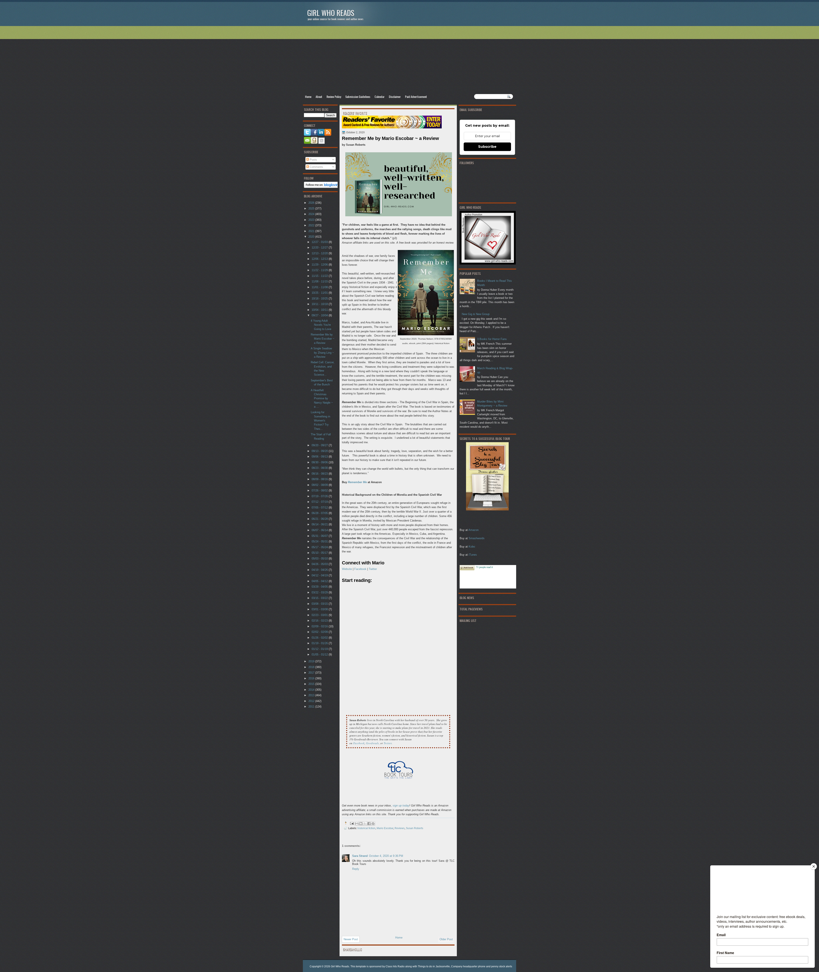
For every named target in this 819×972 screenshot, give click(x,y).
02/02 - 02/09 (320, 631)
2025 (311, 208)
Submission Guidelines (357, 96)
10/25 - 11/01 (320, 292)
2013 (311, 695)
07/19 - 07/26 (320, 496)
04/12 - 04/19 (320, 575)
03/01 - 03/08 (320, 609)
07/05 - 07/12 (320, 507)
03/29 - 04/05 (320, 586)
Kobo (472, 546)
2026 (311, 202)
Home (308, 96)
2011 (311, 706)
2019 (311, 661)
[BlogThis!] (361, 823)
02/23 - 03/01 (320, 615)
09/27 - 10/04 (320, 315)
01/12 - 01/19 (320, 649)
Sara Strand (360, 855)
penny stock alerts (501, 966)
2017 (311, 672)
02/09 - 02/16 (320, 626)
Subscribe (487, 147)
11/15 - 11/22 (320, 276)
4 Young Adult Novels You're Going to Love (321, 325)
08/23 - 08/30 (320, 467)
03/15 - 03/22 (320, 598)
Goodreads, (372, 743)
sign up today (401, 805)
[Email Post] (351, 823)
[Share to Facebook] (369, 823)
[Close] (813, 866)
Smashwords (477, 538)
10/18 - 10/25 (320, 298)
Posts (313, 159)
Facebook (360, 569)
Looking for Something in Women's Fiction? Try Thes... (320, 420)
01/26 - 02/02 (320, 637)
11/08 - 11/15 (320, 281)
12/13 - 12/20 (320, 253)
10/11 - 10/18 (320, 304)
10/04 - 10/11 (320, 309)
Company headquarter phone (468, 966)
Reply (355, 868)
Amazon (473, 530)
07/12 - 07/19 (320, 501)
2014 (311, 689)
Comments (316, 167)
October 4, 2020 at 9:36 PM (386, 855)
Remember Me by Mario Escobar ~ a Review (322, 338)
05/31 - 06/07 (320, 536)
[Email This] (357, 823)
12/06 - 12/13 (320, 258)
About (319, 96)
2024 (311, 214)
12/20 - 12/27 (320, 247)
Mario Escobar (385, 828)
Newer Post (351, 939)
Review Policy (334, 96)
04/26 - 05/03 (320, 564)
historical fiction (366, 828)
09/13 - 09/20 (320, 451)
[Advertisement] (409, 60)
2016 (311, 678)
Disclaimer (395, 96)
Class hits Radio (395, 966)
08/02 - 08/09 (320, 485)
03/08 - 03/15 (320, 603)
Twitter (373, 569)
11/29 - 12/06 (320, 264)
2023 (311, 219)
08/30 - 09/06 (320, 462)
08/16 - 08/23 (320, 473)
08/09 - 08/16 (320, 479)
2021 (311, 231)
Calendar (380, 96)
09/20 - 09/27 (320, 445)
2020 (311, 236)
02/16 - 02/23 (320, 620)
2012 (311, 701)
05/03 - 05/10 (320, 558)
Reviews (400, 828)
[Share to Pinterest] (373, 823)
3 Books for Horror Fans (492, 339)
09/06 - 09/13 (320, 456)
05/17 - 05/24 (320, 547)
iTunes (473, 554)
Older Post (446, 939)
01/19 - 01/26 (320, 643)
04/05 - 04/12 (320, 581)
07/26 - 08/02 (320, 490)
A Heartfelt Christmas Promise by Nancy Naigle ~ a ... (322, 398)
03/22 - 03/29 (320, 592)
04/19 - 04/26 (320, 569)
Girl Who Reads (330, 12)
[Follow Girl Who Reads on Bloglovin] (322, 187)
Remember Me (357, 482)
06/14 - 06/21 (320, 524)
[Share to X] (365, 823)
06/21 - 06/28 (320, 518)
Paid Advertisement (416, 96)
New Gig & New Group (475, 314)
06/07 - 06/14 (320, 530)
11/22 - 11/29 (320, 270)
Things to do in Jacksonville (434, 966)
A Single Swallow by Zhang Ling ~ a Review (322, 352)
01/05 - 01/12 (320, 654)
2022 (311, 225)
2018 (311, 667)
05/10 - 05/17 (320, 552)
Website (347, 569)
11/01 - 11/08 (320, 287)
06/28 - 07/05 (320, 513)
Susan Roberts (414, 828)
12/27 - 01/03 (320, 242)
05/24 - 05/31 (320, 541)
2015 (311, 684)
